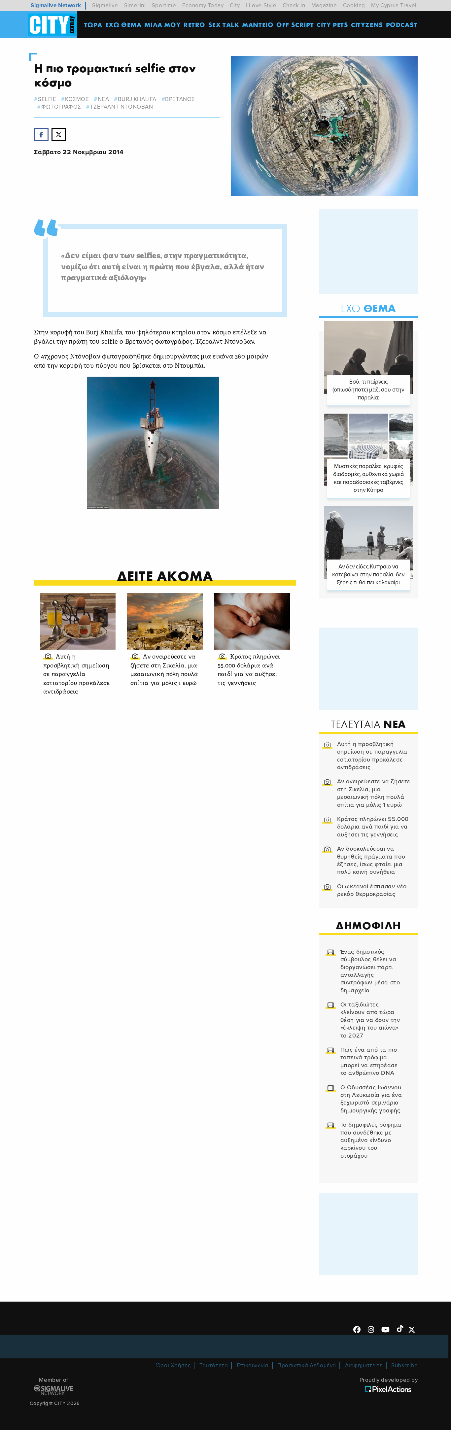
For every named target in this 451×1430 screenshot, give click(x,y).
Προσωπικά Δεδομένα (306, 1365)
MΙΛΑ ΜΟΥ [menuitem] (162, 24)
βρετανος (180, 99)
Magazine (324, 5)
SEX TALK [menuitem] (223, 24)
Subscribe (404, 1365)
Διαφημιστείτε (364, 1365)
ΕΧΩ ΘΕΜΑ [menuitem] (123, 24)
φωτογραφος (61, 106)
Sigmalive (105, 5)
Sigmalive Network (56, 5)
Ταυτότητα (213, 1365)
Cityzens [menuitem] (367, 24)
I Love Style (261, 5)
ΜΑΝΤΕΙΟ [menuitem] (257, 24)
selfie (47, 99)
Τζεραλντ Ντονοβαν (121, 106)
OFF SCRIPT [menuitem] (295, 24)
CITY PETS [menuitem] (332, 24)
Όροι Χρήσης (173, 1365)
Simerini (135, 5)
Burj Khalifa (137, 99)
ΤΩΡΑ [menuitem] (93, 24)
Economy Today (203, 5)
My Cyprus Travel (394, 5)
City (235, 5)
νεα (103, 99)
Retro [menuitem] (194, 24)
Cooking (354, 5)
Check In (294, 5)
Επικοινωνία (253, 1365)
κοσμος (77, 99)
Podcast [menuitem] (401, 24)
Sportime (164, 5)
